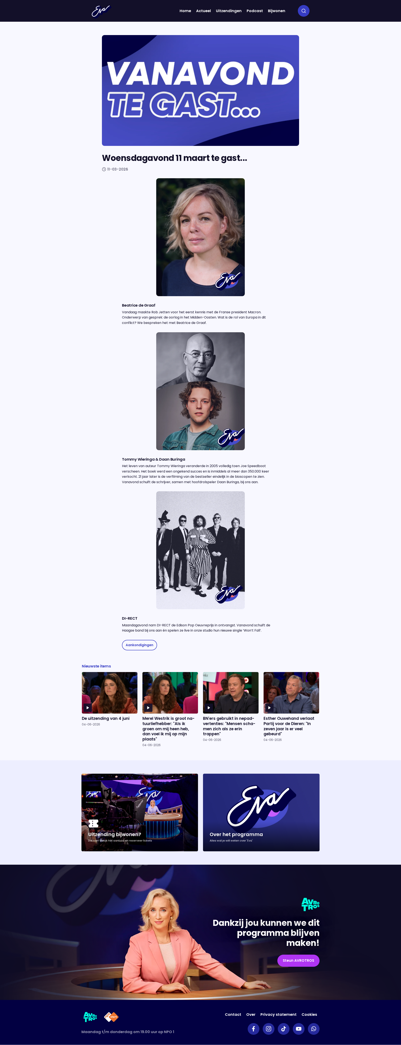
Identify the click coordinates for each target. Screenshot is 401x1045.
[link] (139, 645)
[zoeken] (304, 11)
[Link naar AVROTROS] (90, 1018)
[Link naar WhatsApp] (314, 1029)
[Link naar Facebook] (253, 1029)
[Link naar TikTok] (283, 1029)
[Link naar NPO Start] (111, 1018)
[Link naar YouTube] (299, 1029)
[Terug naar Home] (101, 12)
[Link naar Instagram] (268, 1029)
